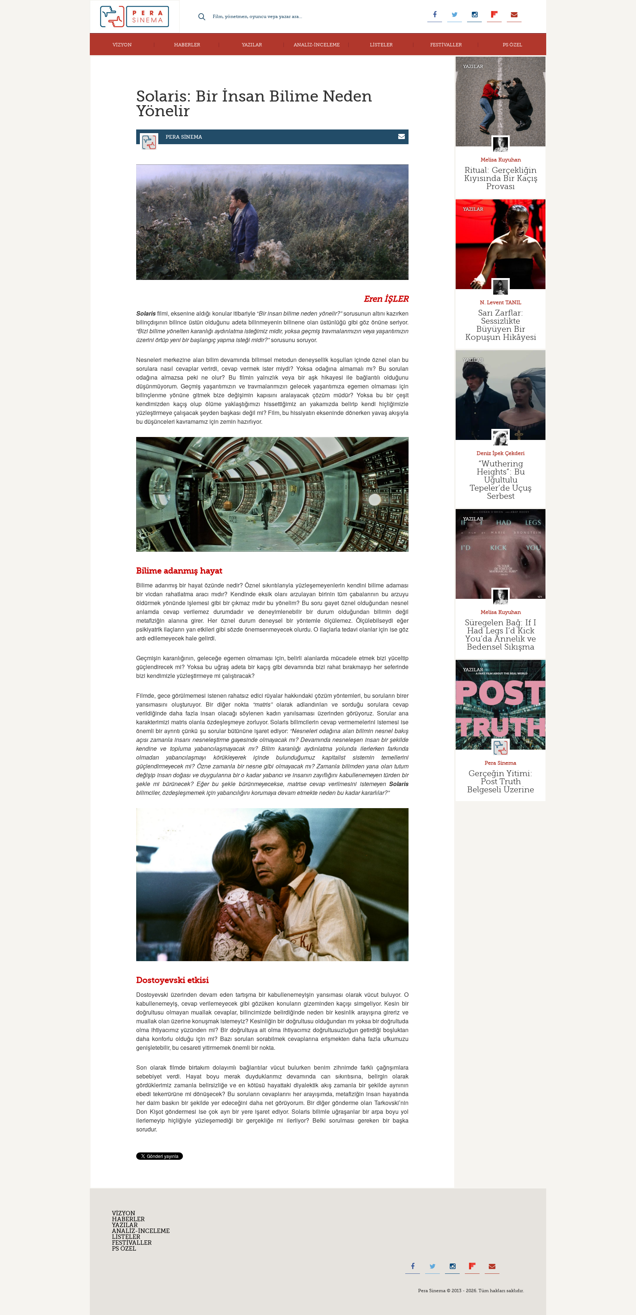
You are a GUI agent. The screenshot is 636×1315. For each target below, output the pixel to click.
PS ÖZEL (512, 44)
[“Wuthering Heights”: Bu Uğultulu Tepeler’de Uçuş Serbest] (500, 395)
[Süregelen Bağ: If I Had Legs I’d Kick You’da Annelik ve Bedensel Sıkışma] (500, 554)
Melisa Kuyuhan (501, 160)
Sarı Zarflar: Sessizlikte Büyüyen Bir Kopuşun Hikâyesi (500, 325)
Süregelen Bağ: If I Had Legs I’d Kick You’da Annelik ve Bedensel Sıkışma (500, 634)
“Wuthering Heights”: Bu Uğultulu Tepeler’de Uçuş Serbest (500, 480)
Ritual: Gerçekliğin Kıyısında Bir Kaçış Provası (500, 178)
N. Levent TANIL (500, 302)
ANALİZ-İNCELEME (317, 44)
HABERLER (187, 44)
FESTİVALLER (446, 44)
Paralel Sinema (135, 16)
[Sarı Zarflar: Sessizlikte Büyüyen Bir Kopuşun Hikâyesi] (500, 244)
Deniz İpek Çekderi (500, 453)
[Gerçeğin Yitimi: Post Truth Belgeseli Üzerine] (500, 705)
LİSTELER (381, 44)
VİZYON (122, 44)
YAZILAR (252, 44)
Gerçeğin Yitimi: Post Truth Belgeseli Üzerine (500, 781)
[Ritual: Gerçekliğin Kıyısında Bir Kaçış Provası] (500, 101)
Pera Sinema (184, 137)
